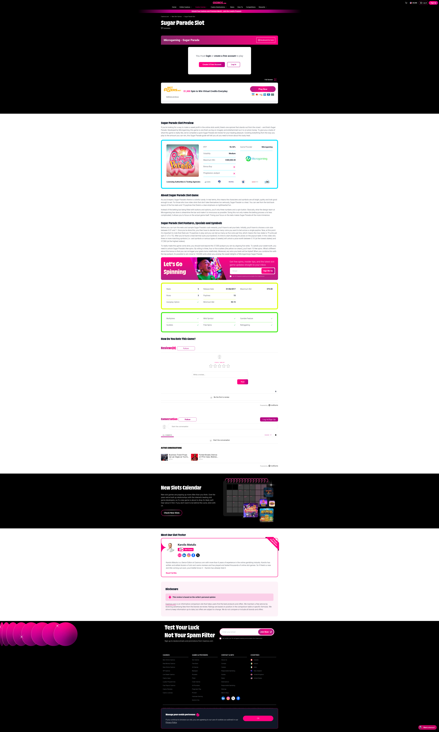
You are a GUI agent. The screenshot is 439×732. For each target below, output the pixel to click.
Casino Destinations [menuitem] (218, 7)
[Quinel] (231, 182)
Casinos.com (165, 16)
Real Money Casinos (169, 663)
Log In (233, 64)
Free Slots (195, 663)
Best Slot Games (177, 16)
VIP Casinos (166, 671)
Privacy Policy (171, 722)
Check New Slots (171, 513)
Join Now (264, 632)
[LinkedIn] (223, 698)
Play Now (262, 89)
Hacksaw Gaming (197, 696)
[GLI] (243, 182)
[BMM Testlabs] (255, 182)
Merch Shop (225, 693)
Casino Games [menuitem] (200, 7)
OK (258, 718)
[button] (210, 366)
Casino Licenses (168, 693)
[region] (219, 376)
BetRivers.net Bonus (172, 97)
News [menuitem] (232, 7)
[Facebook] (238, 698)
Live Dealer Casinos (169, 674)
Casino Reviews (167, 689)
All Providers (196, 685)
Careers (223, 667)
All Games (195, 667)
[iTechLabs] (219, 182)
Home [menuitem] (174, 7)
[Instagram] (228, 698)
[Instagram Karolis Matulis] (189, 555)
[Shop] (406, 3)
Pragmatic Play (196, 689)
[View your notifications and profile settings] (275, 391)
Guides (223, 674)
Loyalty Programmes (169, 682)
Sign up (222, 362)
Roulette (194, 674)
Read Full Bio (171, 573)
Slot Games (195, 660)
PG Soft (194, 693)
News (223, 678)
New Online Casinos (169, 667)
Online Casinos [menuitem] (184, 7)
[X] (233, 698)
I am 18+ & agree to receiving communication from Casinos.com (248, 276)
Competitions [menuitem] (251, 7)
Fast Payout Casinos (169, 685)
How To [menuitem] (240, 7)
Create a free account (212, 64)
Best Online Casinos (169, 660)
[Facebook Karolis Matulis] (193, 555)
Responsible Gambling (228, 671)
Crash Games (196, 682)
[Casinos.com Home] (219, 3)
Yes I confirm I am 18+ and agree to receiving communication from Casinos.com (242, 638)
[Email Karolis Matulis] (179, 555)
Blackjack (195, 671)
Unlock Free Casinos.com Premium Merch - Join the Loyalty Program (194, 11)
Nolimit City (195, 700)
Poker (193, 678)
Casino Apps (167, 678)
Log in (217, 362)
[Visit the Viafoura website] (273, 405)
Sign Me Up (268, 271)
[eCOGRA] (207, 182)
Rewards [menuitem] (262, 7)
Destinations (225, 682)
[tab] (167, 435)
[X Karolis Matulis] (198, 555)
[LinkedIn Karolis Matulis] (184, 555)
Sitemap (223, 689)
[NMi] (267, 182)
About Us (224, 660)
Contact (223, 663)
